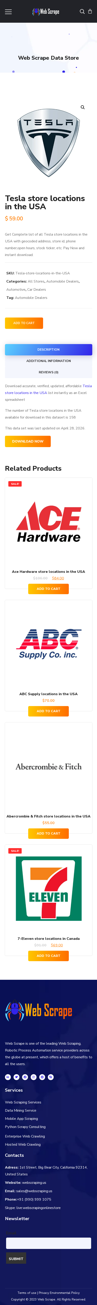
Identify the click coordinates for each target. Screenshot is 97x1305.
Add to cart (24, 323)
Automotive (15, 289)
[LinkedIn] (8, 1077)
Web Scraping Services (23, 1102)
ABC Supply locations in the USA (48, 694)
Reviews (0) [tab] (48, 372)
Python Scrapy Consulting (25, 1126)
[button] (83, 107)
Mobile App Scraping (21, 1118)
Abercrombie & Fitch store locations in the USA (48, 816)
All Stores (36, 281)
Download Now (28, 441)
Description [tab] (48, 349)
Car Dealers (36, 289)
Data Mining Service (20, 1110)
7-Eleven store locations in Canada (49, 938)
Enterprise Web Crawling (25, 1136)
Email (11, 1233)
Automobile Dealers (62, 281)
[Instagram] (34, 1077)
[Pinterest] (42, 1077)
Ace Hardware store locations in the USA (48, 571)
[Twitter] (16, 1077)
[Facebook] (25, 1077)
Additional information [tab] (48, 361)
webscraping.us (34, 1182)
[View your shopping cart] (90, 11)
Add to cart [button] (48, 589)
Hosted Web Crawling (23, 1144)
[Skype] (51, 1077)
